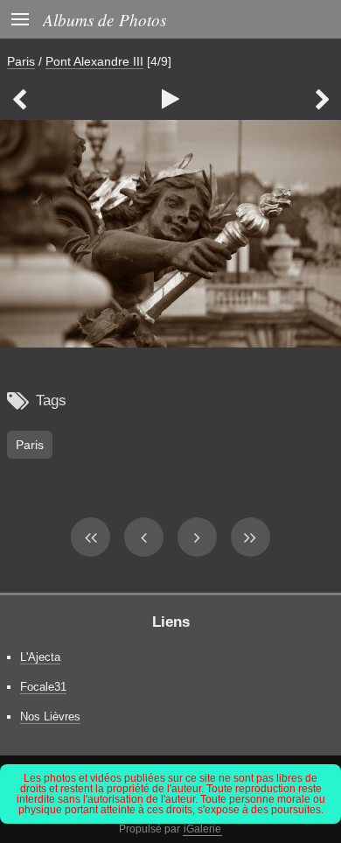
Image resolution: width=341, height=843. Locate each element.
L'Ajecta (40, 657)
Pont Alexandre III (94, 61)
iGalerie (202, 829)
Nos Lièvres (50, 716)
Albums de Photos (104, 19)
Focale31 (43, 686)
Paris (21, 61)
